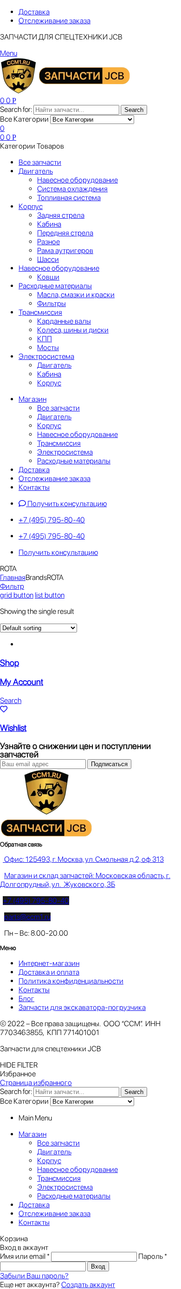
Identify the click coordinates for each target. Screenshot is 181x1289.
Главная (13, 577)
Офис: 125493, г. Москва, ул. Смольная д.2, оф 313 (83, 859)
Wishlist (13, 728)
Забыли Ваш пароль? (34, 1275)
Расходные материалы (73, 1195)
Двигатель (54, 1151)
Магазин (32, 1134)
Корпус (49, 1160)
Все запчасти (58, 1143)
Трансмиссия (59, 1178)
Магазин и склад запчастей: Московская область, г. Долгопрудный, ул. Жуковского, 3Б (85, 880)
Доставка (34, 1204)
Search (133, 109)
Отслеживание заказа (54, 1213)
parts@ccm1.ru (27, 916)
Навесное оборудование (77, 1169)
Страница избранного (36, 1082)
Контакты (34, 1222)
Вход (98, 1266)
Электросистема (65, 1187)
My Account (21, 682)
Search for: (16, 109)
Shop (9, 663)
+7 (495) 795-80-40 (36, 900)
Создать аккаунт (88, 1284)
